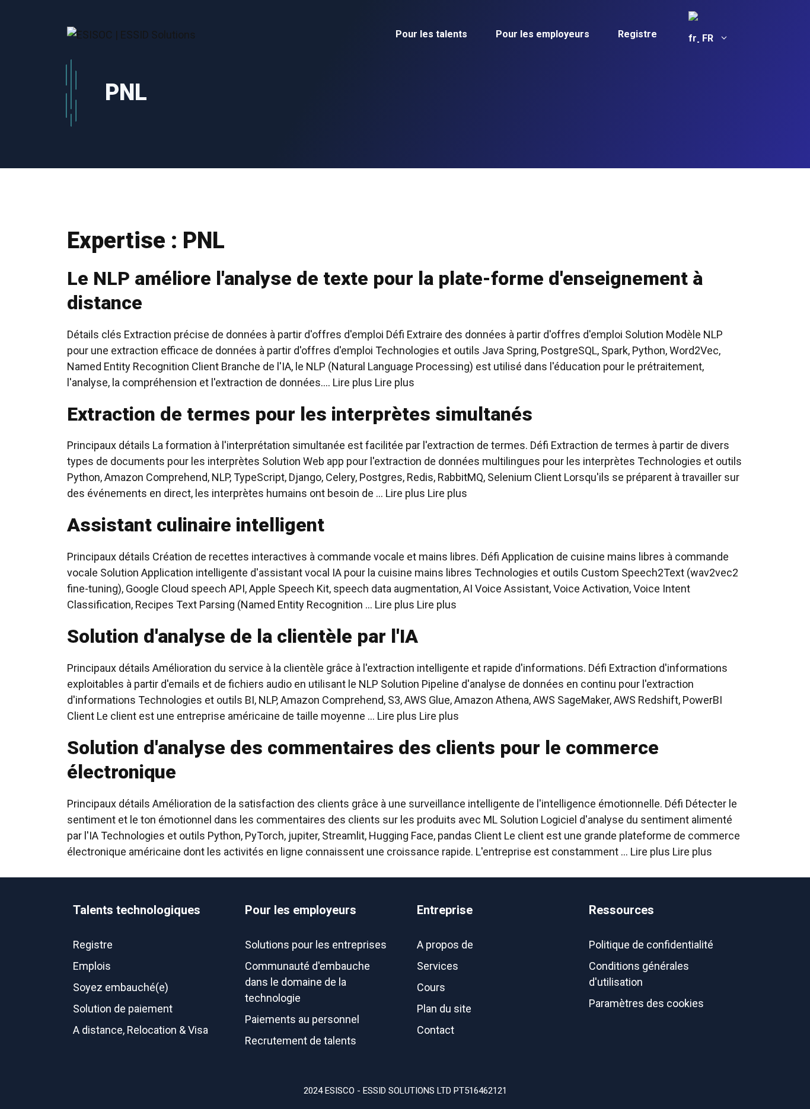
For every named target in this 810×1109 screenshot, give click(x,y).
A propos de (445, 944)
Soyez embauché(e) (120, 987)
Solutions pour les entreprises (316, 944)
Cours (431, 987)
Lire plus (394, 382)
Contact (435, 1030)
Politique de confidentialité (651, 944)
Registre (637, 34)
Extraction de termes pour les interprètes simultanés (299, 414)
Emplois (92, 966)
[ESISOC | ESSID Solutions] (131, 33)
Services (437, 966)
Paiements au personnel (302, 1019)
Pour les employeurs (542, 34)
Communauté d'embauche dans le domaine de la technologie (307, 982)
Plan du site (444, 1008)
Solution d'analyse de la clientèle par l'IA (242, 636)
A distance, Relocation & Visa (140, 1030)
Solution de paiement (123, 1008)
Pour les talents (431, 34)
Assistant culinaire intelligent (195, 525)
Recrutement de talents (300, 1040)
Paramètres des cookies (646, 1003)
